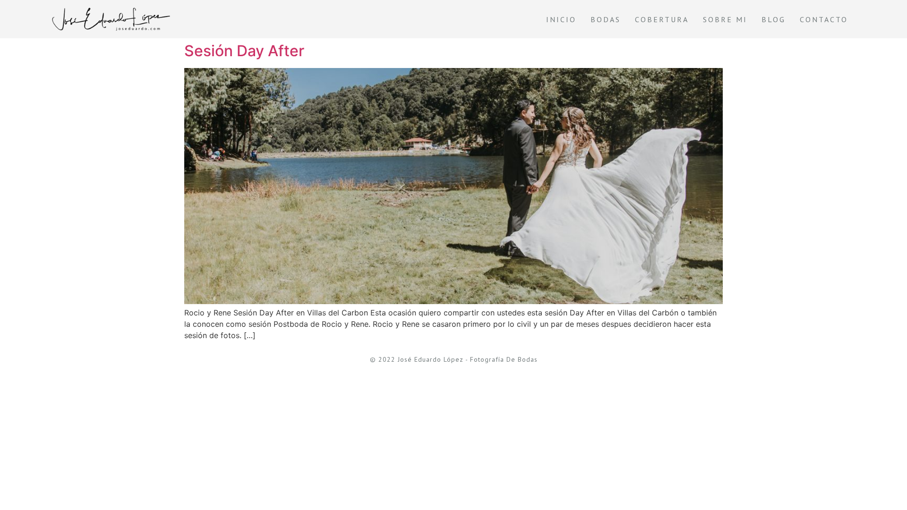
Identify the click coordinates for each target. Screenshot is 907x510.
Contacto (824, 19)
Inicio (561, 19)
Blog (774, 19)
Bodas (605, 19)
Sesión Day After (244, 51)
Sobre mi (725, 19)
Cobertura (662, 19)
